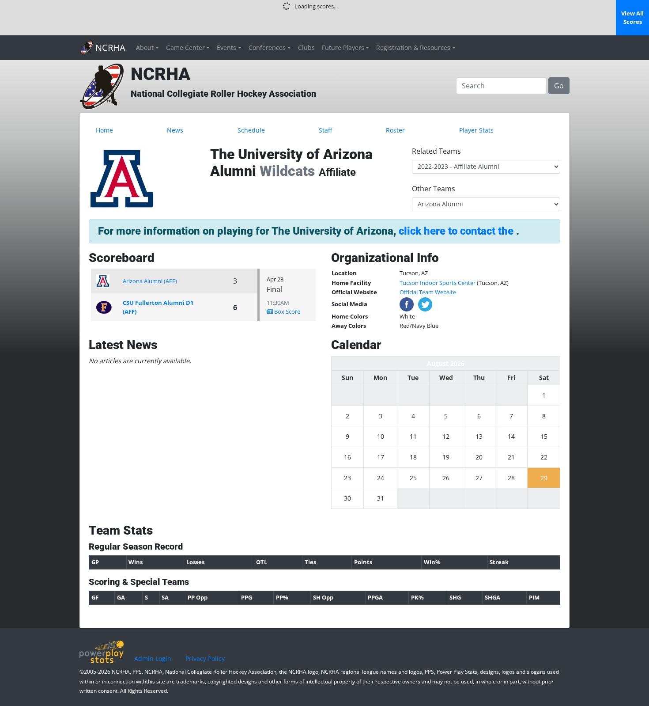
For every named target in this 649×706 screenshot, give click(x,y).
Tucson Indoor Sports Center (437, 283)
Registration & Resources (413, 47)
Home (104, 130)
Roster (395, 130)
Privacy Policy (205, 658)
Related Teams (436, 151)
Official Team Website (428, 292)
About (145, 47)
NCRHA (109, 47)
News (175, 130)
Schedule (251, 130)
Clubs (306, 47)
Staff (325, 130)
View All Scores (632, 17)
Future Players (343, 47)
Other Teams (433, 189)
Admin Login (152, 658)
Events (226, 47)
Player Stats (476, 130)
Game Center (185, 47)
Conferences (267, 47)
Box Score (286, 311)
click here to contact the (457, 231)
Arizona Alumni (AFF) (150, 281)
